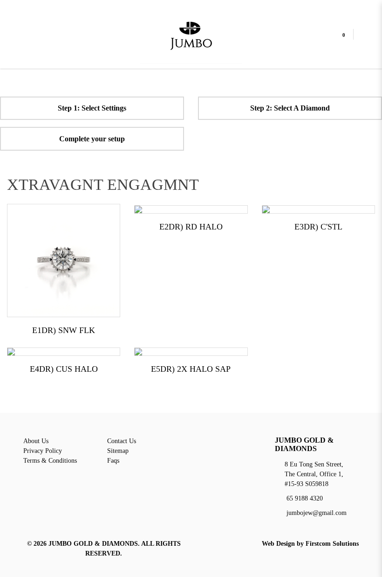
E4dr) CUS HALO (64, 369)
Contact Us (121, 441)
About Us (35, 441)
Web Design (278, 543)
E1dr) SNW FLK (63, 330)
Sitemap (118, 450)
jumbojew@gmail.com (316, 512)
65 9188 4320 (304, 498)
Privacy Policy (42, 450)
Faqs (113, 460)
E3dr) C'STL (318, 226)
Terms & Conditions (50, 460)
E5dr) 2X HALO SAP (191, 369)
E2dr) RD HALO (191, 226)
